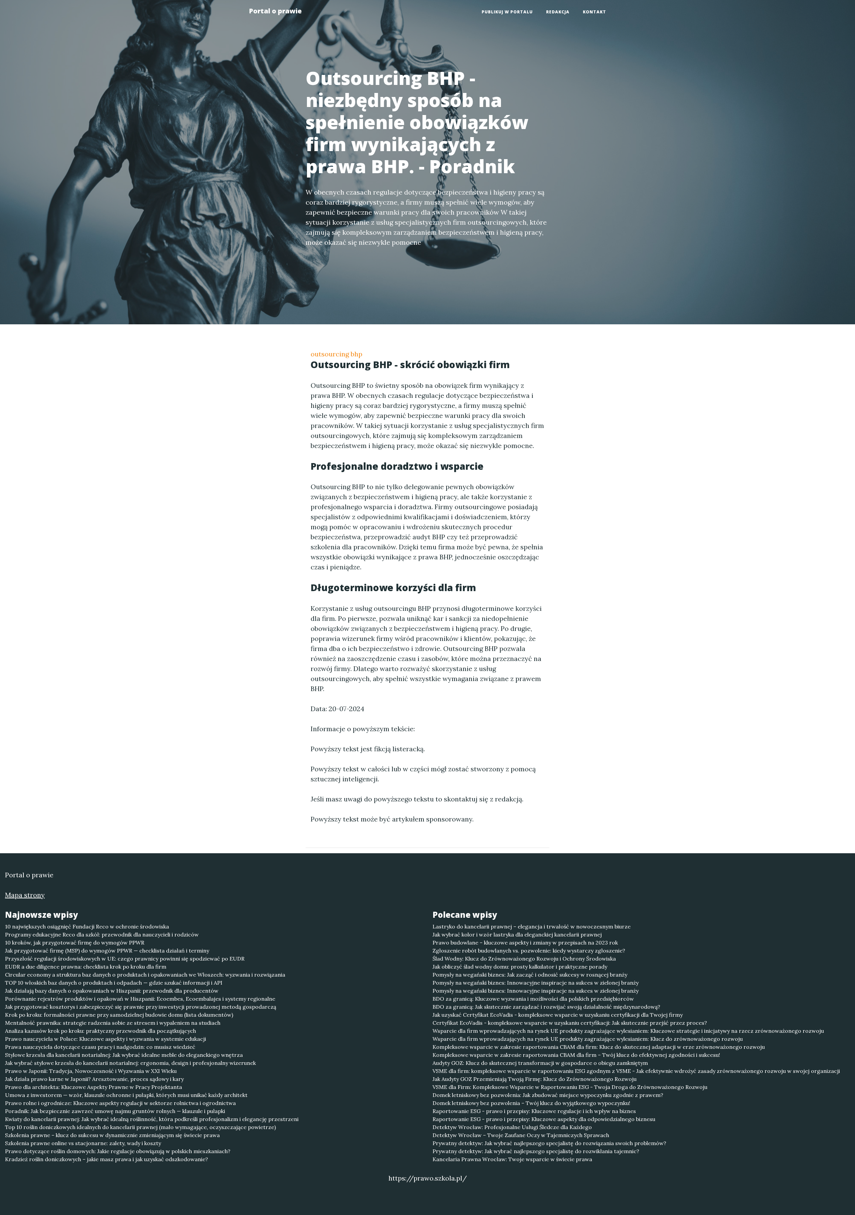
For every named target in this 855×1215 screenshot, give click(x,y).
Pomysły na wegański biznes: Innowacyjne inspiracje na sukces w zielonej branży (536, 982)
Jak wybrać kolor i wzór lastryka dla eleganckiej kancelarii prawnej (517, 934)
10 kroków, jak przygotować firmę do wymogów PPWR (74, 942)
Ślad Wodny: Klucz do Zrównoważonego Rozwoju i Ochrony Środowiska (524, 958)
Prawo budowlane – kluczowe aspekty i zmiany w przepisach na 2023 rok (525, 942)
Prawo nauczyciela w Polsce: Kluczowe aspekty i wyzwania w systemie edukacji (105, 1038)
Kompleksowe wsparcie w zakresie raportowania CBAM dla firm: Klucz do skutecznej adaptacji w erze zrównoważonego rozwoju (599, 1046)
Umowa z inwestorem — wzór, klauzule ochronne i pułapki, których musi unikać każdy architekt (126, 1095)
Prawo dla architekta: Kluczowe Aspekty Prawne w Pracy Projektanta (93, 1087)
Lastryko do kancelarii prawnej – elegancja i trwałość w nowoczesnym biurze (532, 926)
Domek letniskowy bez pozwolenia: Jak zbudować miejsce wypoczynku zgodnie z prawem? (548, 1095)
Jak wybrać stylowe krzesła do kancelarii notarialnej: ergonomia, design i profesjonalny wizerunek (130, 1063)
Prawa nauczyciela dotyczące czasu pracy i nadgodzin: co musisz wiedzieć (100, 1046)
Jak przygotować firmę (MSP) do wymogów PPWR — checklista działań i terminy (107, 950)
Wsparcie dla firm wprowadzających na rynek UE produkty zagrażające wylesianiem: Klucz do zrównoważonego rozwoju (588, 1038)
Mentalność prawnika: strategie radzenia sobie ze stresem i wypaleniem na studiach (112, 1022)
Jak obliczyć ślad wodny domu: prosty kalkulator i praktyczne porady (520, 966)
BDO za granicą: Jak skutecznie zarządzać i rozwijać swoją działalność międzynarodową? (546, 1006)
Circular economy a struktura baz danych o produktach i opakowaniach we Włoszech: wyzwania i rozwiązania (145, 974)
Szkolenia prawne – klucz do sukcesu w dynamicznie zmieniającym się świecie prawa (112, 1135)
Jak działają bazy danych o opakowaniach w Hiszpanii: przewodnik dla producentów (111, 990)
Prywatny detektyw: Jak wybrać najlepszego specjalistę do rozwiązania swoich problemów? (549, 1143)
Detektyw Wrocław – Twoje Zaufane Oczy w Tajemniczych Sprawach (521, 1135)
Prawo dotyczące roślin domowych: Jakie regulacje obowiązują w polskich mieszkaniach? (117, 1151)
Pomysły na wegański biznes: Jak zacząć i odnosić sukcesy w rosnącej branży (530, 974)
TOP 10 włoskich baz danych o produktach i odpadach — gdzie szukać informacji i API (113, 982)
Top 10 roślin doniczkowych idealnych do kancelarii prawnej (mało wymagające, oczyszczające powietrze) (140, 1127)
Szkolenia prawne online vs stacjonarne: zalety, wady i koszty (83, 1143)
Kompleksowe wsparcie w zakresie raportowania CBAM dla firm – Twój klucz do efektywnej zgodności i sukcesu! (576, 1055)
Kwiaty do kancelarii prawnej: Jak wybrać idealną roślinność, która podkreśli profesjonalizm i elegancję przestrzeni (152, 1119)
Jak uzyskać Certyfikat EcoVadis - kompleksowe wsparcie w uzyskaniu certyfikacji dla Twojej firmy (558, 1014)
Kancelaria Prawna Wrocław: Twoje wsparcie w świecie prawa (512, 1159)
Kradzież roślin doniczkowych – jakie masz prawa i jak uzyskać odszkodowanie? (106, 1159)
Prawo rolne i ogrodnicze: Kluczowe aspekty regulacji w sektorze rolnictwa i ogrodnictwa (120, 1103)
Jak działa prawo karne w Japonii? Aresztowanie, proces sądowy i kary (94, 1079)
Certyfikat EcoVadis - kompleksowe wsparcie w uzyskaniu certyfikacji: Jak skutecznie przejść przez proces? (570, 1022)
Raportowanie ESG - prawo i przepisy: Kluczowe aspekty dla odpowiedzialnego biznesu (544, 1119)
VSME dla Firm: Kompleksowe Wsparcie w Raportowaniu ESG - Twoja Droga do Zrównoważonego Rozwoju (570, 1087)
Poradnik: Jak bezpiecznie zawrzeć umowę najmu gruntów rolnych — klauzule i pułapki (115, 1111)
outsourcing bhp (336, 354)
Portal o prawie (275, 10)
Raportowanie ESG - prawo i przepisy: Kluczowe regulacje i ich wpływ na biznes (534, 1111)
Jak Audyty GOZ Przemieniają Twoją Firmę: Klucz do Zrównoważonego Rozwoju (535, 1079)
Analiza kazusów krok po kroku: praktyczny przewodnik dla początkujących (100, 1030)
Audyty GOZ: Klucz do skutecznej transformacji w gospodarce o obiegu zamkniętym (540, 1063)
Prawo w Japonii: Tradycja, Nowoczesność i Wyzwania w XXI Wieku (91, 1071)
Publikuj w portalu (507, 12)
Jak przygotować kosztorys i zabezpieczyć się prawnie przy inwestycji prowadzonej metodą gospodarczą (140, 1006)
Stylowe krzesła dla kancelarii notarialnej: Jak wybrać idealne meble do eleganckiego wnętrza (124, 1055)
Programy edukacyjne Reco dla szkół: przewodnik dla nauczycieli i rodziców (102, 934)
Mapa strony (25, 895)
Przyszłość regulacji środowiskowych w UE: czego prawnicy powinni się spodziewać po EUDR (124, 958)
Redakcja (557, 12)
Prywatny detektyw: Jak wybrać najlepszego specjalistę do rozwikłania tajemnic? (536, 1151)
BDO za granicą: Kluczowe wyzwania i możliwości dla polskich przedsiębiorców (533, 998)
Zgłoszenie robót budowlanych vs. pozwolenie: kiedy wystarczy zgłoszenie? (529, 950)
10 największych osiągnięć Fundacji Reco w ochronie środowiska (87, 926)
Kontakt (594, 12)
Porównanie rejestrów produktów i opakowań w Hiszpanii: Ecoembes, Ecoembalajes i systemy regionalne (140, 998)
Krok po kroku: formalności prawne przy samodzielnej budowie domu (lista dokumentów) (119, 1014)
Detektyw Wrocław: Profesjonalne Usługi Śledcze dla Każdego (512, 1127)
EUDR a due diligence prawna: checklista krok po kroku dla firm (85, 966)
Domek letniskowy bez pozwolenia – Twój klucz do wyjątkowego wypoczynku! (531, 1103)
